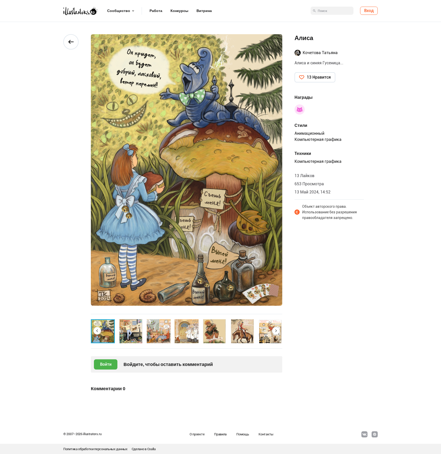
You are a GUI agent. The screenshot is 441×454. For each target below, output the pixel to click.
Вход (369, 10)
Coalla (151, 449)
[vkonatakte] (364, 434)
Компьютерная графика (318, 139)
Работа (156, 11)
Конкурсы (179, 11)
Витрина (204, 11)
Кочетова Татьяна (320, 52)
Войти (106, 364)
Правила (220, 434)
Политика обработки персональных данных (95, 449)
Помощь (242, 434)
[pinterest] (375, 434)
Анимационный (309, 133)
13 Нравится (319, 77)
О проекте (197, 434)
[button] (97, 331)
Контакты (266, 434)
